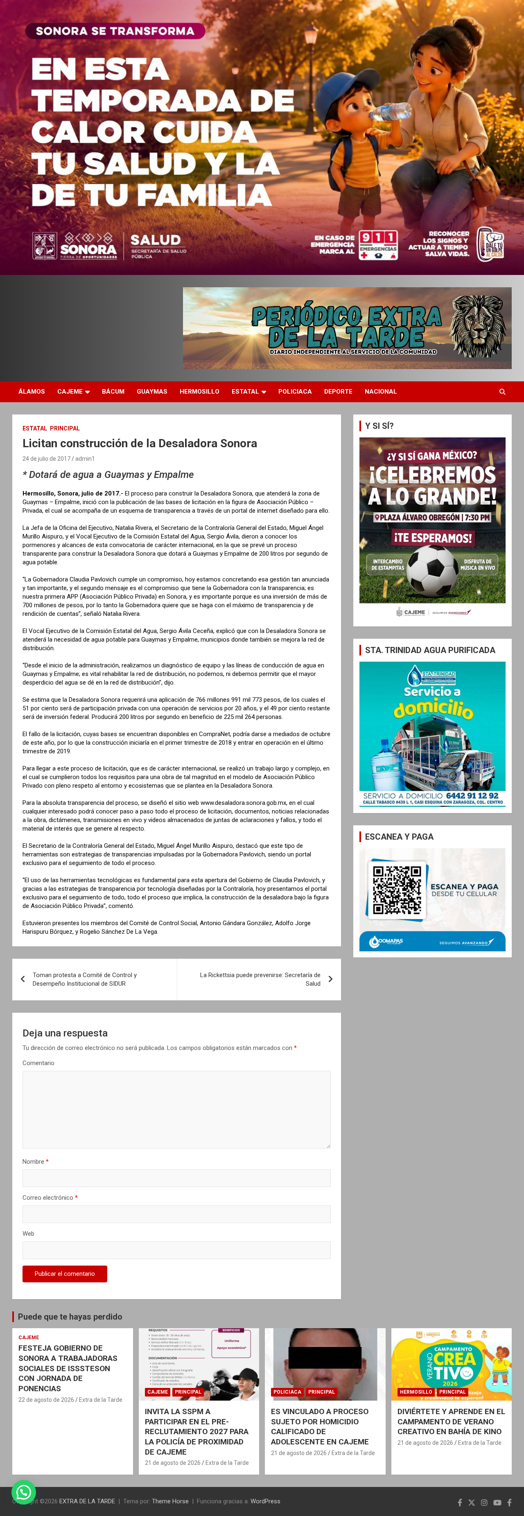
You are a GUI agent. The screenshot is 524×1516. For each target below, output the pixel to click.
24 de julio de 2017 (46, 458)
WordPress (265, 1501)
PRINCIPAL (65, 428)
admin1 (85, 458)
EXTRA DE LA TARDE (87, 1501)
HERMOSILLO (199, 391)
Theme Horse (170, 1501)
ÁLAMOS (31, 391)
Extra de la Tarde (100, 1400)
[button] (23, 1492)
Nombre (36, 1161)
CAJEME (70, 391)
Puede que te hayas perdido (70, 1317)
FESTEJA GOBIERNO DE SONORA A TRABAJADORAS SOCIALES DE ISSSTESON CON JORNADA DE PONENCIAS (67, 1368)
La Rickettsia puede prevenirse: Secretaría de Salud (260, 979)
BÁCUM (113, 391)
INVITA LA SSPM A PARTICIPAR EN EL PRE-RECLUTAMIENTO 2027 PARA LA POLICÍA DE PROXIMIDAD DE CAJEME (196, 1432)
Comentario (38, 1063)
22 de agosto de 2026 (46, 1400)
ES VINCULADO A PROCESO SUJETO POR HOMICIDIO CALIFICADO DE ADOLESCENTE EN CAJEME (320, 1426)
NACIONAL (381, 391)
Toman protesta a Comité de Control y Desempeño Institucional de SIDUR (85, 979)
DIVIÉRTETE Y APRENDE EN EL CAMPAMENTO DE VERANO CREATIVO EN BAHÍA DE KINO (451, 1421)
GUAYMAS (152, 391)
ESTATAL (245, 391)
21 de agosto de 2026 (173, 1463)
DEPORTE (338, 391)
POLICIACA (295, 391)
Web (28, 1233)
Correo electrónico (50, 1197)
